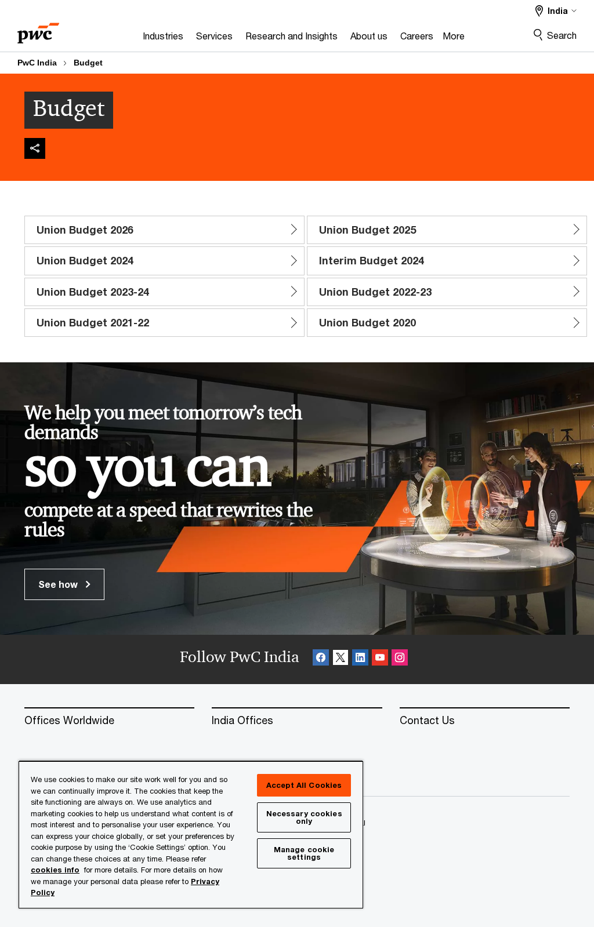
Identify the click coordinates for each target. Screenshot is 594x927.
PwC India (37, 62)
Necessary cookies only (304, 817)
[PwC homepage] (38, 29)
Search (562, 35)
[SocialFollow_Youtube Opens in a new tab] (380, 659)
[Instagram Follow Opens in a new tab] (400, 659)
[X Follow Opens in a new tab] (340, 659)
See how (59, 584)
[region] (191, 834)
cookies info (55, 869)
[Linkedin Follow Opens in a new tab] (360, 659)
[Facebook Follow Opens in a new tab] (321, 659)
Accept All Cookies (304, 785)
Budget (88, 62)
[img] (34, 148)
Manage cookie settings (304, 853)
